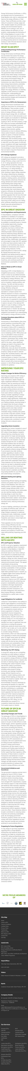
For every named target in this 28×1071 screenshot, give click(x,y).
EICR (16, 1028)
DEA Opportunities (19, 1036)
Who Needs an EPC (6, 933)
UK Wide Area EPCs (6, 1060)
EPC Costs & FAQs (5, 946)
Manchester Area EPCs (7, 1045)
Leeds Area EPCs (19, 1049)
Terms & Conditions (6, 924)
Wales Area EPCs (5, 1063)
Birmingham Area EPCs (7, 1047)
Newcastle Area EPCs (20, 1051)
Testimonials (4, 930)
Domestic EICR (19, 1030)
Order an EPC (4, 922)
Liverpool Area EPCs (6, 1051)
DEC (2, 1040)
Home (2, 920)
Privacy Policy (4, 928)
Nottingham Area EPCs (21, 1043)
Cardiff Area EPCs (5, 1049)
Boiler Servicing (5, 1034)
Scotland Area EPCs (6, 1062)
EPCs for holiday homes (7, 948)
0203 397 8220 (17, 4)
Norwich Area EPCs (6, 1054)
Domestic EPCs (5, 1028)
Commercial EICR (19, 1032)
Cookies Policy (5, 926)
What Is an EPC (5, 931)
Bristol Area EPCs (19, 1045)
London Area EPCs (6, 1043)
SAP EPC (3, 1030)
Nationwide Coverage (20, 1034)
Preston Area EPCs (20, 1047)
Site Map (3, 937)
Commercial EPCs (5, 1032)
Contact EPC (4, 935)
